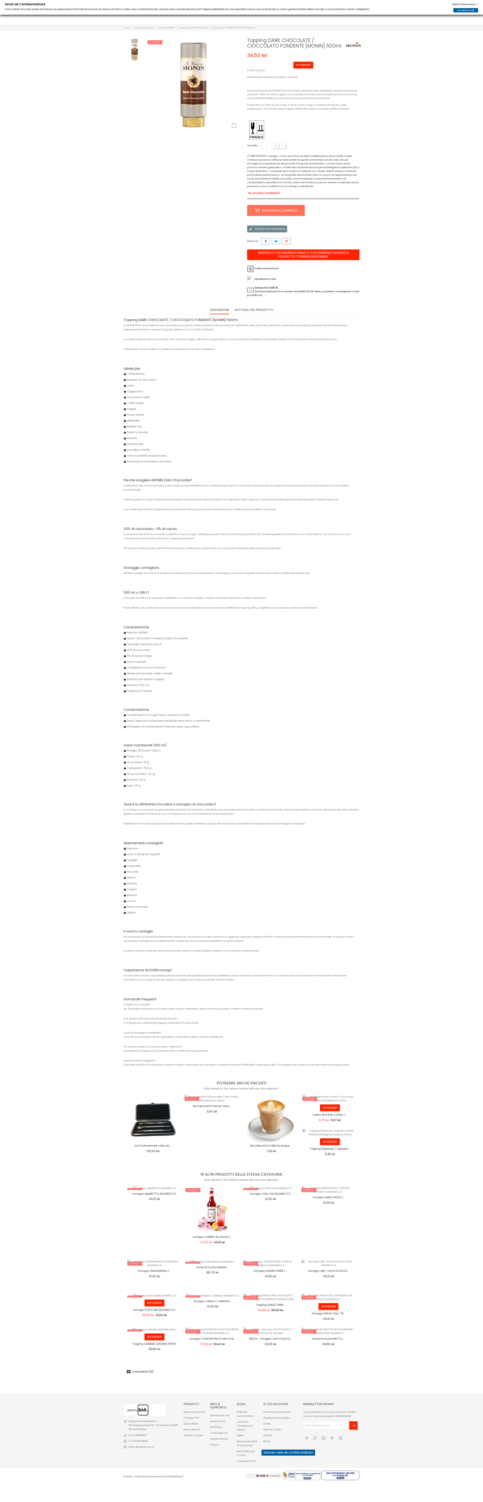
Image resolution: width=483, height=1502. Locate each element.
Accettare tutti (465, 10)
